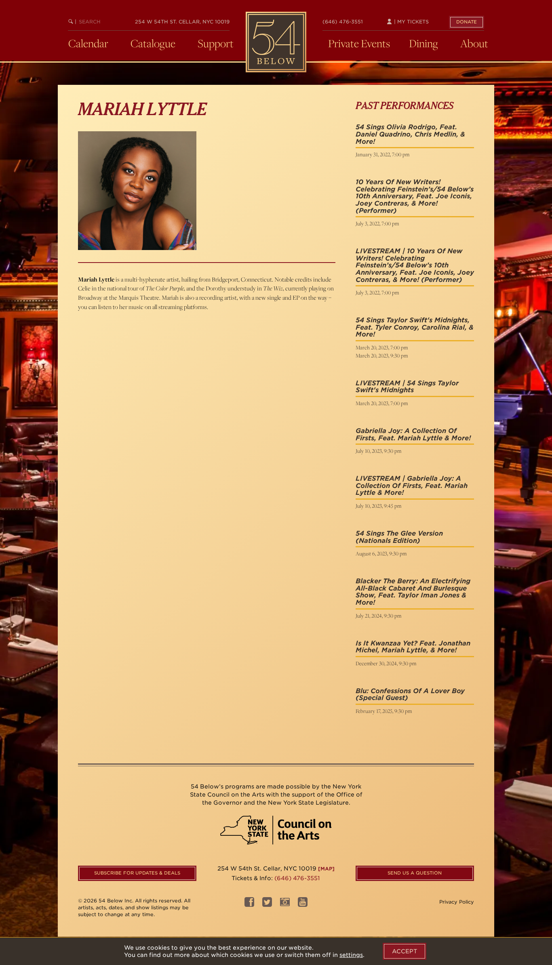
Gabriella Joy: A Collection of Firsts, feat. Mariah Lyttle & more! (413, 434)
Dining (423, 43)
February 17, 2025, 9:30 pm (384, 711)
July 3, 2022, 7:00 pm (377, 223)
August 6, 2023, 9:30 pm (381, 553)
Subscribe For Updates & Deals (137, 873)
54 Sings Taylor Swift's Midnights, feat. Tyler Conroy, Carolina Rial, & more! (415, 327)
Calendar (88, 43)
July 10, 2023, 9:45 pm (378, 505)
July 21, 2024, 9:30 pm (378, 615)
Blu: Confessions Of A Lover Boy (410, 691)
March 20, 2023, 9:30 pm (382, 355)
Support (216, 43)
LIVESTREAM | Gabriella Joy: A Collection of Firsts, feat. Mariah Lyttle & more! (412, 485)
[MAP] (326, 869)
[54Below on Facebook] (249, 904)
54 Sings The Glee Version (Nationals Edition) (399, 537)
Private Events (359, 43)
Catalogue (153, 43)
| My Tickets (410, 22)
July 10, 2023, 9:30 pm (378, 450)
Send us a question (415, 873)
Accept (404, 951)
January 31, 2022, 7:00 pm (382, 154)
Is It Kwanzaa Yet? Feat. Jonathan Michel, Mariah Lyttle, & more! (413, 646)
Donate (466, 22)
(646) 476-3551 (342, 22)
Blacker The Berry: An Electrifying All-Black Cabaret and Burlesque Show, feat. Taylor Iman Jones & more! (413, 591)
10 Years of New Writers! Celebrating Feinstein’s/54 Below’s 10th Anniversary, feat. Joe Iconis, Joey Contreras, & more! (415, 192)
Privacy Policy (456, 902)
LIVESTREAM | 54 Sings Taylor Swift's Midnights (407, 386)
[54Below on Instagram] (285, 904)
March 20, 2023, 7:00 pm (382, 347)
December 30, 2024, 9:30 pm (386, 663)
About (474, 43)
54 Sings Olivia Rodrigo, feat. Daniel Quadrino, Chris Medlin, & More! (410, 134)
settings (351, 955)
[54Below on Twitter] (267, 904)
